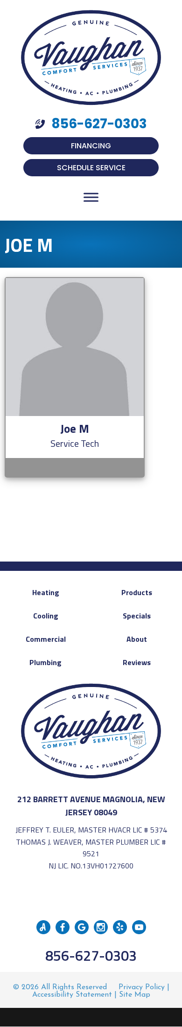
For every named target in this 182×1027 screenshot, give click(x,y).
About (136, 639)
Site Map (134, 995)
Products (136, 592)
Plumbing (45, 662)
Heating (45, 592)
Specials (137, 615)
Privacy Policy (142, 987)
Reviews (137, 662)
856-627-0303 (91, 955)
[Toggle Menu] (91, 197)
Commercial (46, 639)
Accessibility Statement (72, 995)
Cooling (45, 615)
